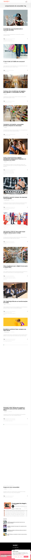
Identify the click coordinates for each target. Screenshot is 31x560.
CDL (4, 304)
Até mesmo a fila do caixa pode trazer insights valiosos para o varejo (14, 232)
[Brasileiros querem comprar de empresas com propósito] (15, 185)
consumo (7, 135)
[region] (20, 554)
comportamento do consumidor (10, 70)
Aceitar (26, 556)
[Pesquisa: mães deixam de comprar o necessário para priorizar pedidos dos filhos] (15, 374)
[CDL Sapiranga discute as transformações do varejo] (15, 290)
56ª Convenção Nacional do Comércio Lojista (10, 207)
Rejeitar (21, 556)
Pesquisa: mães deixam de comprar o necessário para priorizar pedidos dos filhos (14, 409)
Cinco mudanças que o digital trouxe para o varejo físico (15, 266)
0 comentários (10, 161)
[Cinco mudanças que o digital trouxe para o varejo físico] (15, 255)
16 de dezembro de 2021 (13, 230)
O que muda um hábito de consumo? (14, 61)
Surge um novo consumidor (11, 487)
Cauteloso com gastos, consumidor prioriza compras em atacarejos (13, 125)
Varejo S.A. (5, 31)
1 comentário (9, 234)
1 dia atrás (8, 521)
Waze (11, 341)
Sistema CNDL (7, 209)
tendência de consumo (7, 341)
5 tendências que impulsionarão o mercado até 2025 (13, 29)
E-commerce (7, 71)
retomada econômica (10, 313)
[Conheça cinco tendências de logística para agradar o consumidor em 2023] (15, 81)
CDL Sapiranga (10, 311)
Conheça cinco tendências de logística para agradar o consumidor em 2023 (14, 92)
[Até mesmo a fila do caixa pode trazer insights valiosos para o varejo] (15, 221)
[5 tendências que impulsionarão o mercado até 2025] (15, 18)
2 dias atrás (8, 525)
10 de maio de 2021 (12, 406)
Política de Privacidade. (21, 554)
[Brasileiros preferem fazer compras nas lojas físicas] (15, 322)
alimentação (7, 134)
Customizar (15, 556)
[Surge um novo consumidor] (15, 454)
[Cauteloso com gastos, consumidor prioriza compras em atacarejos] (15, 113)
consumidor (4, 71)
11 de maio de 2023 (13, 27)
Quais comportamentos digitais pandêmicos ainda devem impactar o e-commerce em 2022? (14, 159)
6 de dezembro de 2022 (14, 89)
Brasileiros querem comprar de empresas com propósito (15, 198)
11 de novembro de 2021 (14, 264)
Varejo (9, 135)
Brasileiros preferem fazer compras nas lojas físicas (14, 330)
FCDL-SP (13, 208)
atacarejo (10, 134)
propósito (4, 209)
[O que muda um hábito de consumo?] (15, 51)
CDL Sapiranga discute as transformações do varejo (15, 302)
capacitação (7, 311)
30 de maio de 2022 (12, 156)
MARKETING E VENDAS (6, 156)
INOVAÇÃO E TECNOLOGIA (7, 27)
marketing (8, 312)
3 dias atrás (8, 533)
